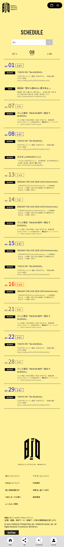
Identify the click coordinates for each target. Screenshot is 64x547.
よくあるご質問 (11, 504)
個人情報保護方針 (12, 490)
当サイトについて (12, 476)
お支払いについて (12, 483)
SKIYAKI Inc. (33, 526)
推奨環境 (36, 497)
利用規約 (36, 483)
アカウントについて (41, 476)
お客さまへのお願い (13, 497)
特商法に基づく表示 (41, 490)
